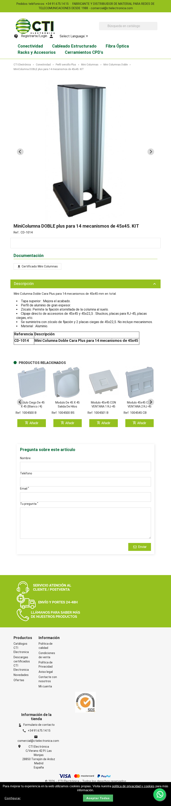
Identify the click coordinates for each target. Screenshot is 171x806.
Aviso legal (46, 671)
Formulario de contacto (36, 724)
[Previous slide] (20, 151)
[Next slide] (150, 151)
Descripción (85, 283)
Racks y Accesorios (37, 52)
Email (24, 488)
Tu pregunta (29, 503)
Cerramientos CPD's (84, 52)
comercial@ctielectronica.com (38, 740)
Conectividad (30, 46)
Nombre (25, 458)
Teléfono (26, 473)
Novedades (21, 675)
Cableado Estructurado (74, 46)
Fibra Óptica (117, 46)
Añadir (31, 423)
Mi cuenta (45, 686)
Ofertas (19, 680)
